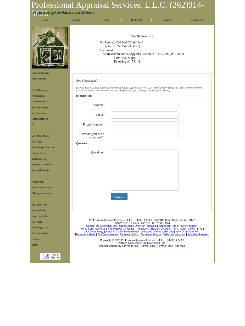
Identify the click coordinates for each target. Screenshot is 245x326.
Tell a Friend (50, 256)
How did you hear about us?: (91, 135)
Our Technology (39, 90)
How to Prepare (39, 153)
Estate (35, 244)
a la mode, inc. (130, 245)
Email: (99, 114)
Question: (97, 152)
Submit (119, 197)
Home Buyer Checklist (43, 147)
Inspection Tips (39, 159)
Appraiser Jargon (40, 107)
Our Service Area (40, 233)
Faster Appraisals (40, 118)
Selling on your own (42, 193)
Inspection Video (40, 216)
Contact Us (136, 20)
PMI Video (37, 222)
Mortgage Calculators (42, 164)
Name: (98, 105)
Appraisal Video (39, 210)
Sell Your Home (39, 204)
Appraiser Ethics (40, 101)
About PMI (37, 181)
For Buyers (37, 141)
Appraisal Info (38, 96)
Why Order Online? (41, 136)
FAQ (34, 124)
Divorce (35, 239)
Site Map (76, 20)
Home (45, 20)
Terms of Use (165, 245)
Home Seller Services (42, 187)
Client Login (197, 20)
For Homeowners (40, 113)
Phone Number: (93, 124)
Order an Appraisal (41, 73)
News (106, 20)
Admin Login (148, 245)
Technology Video (40, 227)
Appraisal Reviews (41, 170)
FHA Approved (39, 78)
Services (167, 20)
